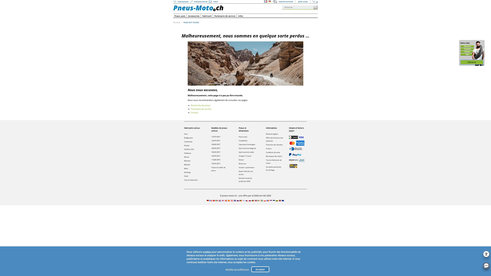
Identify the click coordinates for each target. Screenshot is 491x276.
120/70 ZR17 (215, 141)
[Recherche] (316, 7)
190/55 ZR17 (215, 156)
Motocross (242, 164)
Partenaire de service (201, 109)
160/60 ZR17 (215, 144)
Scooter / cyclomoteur (246, 167)
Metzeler (187, 161)
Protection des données (274, 145)
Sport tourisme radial (246, 152)
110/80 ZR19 (215, 160)
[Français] (266, 1)
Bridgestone (188, 138)
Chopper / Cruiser (245, 156)
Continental (188, 142)
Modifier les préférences (237, 269)
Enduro (241, 160)
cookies (207, 251)
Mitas (186, 168)
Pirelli (186, 176)
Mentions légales (272, 134)
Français (266, 1)
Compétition (243, 141)
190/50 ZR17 (215, 152)
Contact (194, 112)
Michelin (187, 165)
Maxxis (186, 157)
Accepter (260, 269)
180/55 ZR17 (215, 148)
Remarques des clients (274, 156)
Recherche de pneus (200, 105)
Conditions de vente (273, 152)
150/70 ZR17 (215, 164)
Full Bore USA (189, 149)
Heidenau (187, 153)
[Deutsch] (270, 1)
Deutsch (270, 1)
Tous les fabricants (191, 180)
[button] (486, 254)
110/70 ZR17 (215, 137)
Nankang (187, 172)
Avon (186, 134)
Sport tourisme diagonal (247, 148)
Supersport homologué (247, 144)
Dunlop (186, 145)
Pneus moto (243, 137)
